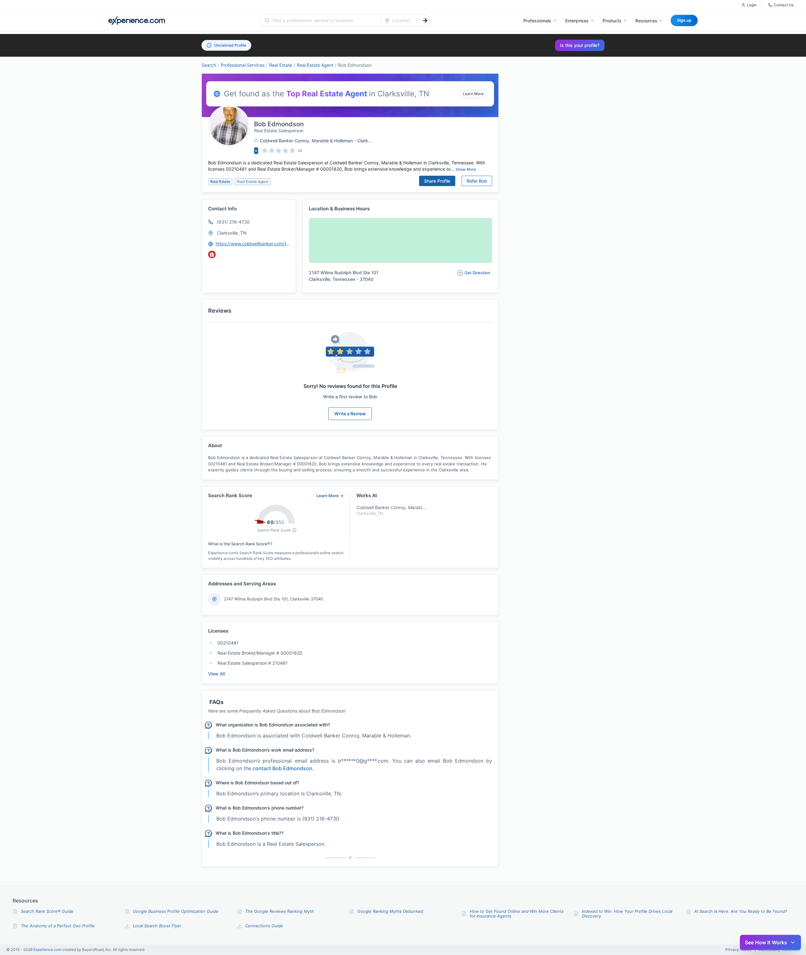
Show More (466, 169)
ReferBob (477, 181)
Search (209, 65)
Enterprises (577, 20)
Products (612, 20)
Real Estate (280, 65)
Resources (646, 20)
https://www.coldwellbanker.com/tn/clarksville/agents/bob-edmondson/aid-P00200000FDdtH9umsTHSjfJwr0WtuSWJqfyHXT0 (253, 243)
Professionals (537, 20)
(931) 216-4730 (233, 222)
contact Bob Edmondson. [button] (283, 768)
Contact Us (783, 5)
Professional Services (242, 65)
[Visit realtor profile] (212, 254)
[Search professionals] (425, 20)
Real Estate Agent (315, 65)
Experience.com (47, 949)
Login (752, 5)
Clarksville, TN (232, 233)
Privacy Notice (738, 949)
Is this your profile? (579, 45)
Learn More (473, 93)
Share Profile (437, 181)
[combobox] (324, 20)
